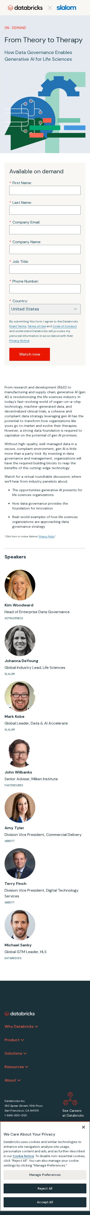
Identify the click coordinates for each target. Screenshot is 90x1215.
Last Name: (20, 202)
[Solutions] (25, 1053)
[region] (45, 1166)
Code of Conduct (65, 326)
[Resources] (27, 1067)
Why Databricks (19, 1026)
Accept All (45, 1202)
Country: (18, 300)
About (10, 1080)
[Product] (22, 1040)
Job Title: (19, 261)
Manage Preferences (45, 1175)
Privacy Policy (46, 536)
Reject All (45, 1188)
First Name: (20, 182)
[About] (19, 1080)
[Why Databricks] (36, 1026)
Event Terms (17, 326)
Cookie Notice (23, 1156)
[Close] (83, 1127)
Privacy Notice (19, 341)
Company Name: (25, 241)
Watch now (29, 354)
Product (12, 1039)
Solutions (13, 1053)
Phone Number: (24, 281)
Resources (14, 1066)
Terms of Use (37, 326)
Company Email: (24, 222)
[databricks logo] (20, 1013)
